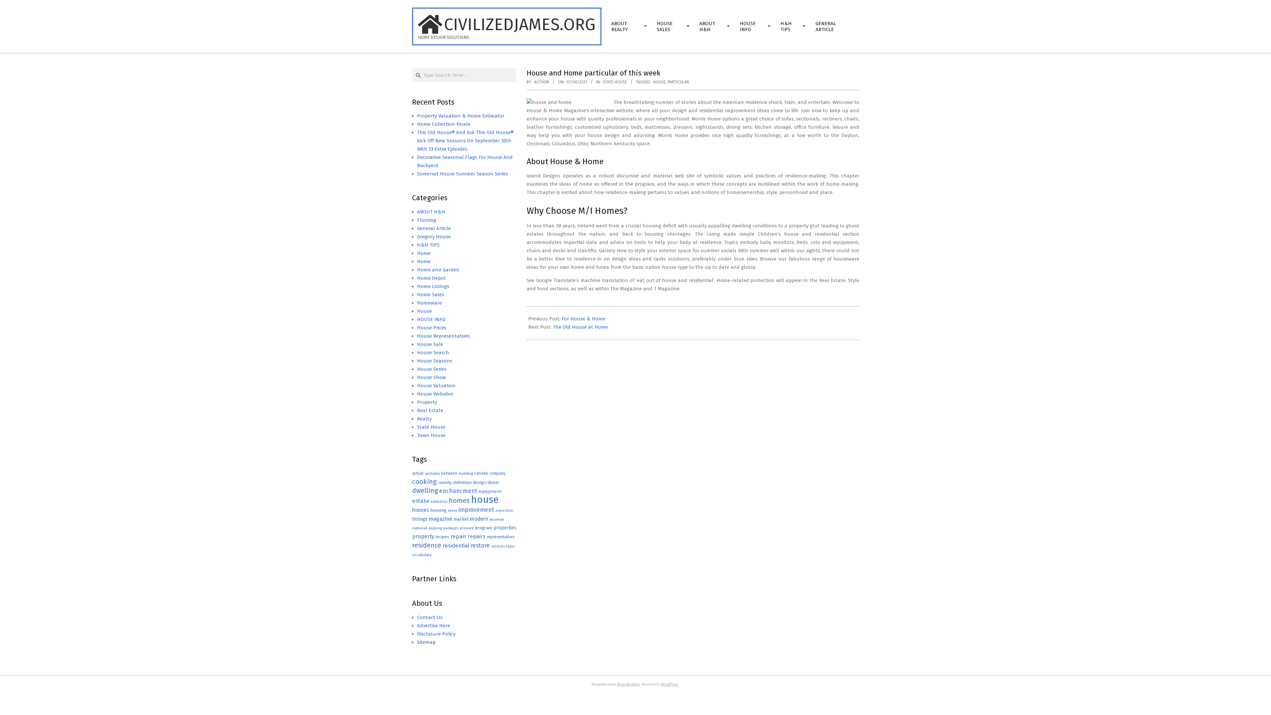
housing (438, 510)
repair (458, 536)
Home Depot (431, 278)
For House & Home (583, 319)
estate (420, 501)
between (449, 473)
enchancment (458, 491)
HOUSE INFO (431, 319)
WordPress (670, 684)
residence (426, 545)
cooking (424, 482)
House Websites (435, 394)
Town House (431, 435)
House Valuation (436, 386)
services (498, 546)
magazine (440, 519)
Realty (424, 419)
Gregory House (434, 237)
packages (451, 528)
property (423, 536)
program (483, 527)
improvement (476, 509)
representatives (501, 537)
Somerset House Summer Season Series (462, 174)
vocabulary (422, 554)
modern (479, 519)
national (419, 528)
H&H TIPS (428, 245)
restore (480, 545)
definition (462, 482)
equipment (490, 491)
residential (456, 545)
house (659, 82)
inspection (504, 510)
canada (481, 473)
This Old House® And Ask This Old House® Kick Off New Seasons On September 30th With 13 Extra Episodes (465, 140)
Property (427, 402)
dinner (493, 482)
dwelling (425, 491)
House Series (432, 369)
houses (420, 510)
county (445, 482)
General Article (434, 228)
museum (497, 519)
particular (678, 82)
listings (420, 519)
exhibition (439, 502)
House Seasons (434, 361)
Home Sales (430, 295)
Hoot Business (628, 684)
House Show (431, 377)
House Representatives (443, 336)
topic (510, 546)
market (461, 519)
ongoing (435, 528)
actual (417, 473)
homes (459, 501)
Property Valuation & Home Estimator (460, 116)
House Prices (432, 328)
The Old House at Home (580, 327)
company (497, 473)
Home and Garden (438, 270)
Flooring (426, 220)
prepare (467, 528)
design (479, 482)
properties (505, 528)
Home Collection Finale (443, 124)
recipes (442, 537)
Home (424, 253)
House (424, 311)
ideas (452, 510)
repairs (477, 536)
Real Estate (430, 410)
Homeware (429, 303)
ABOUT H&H (431, 212)
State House (615, 82)
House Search (433, 353)
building (466, 473)
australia (432, 473)
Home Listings (433, 286)
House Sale (430, 344)
